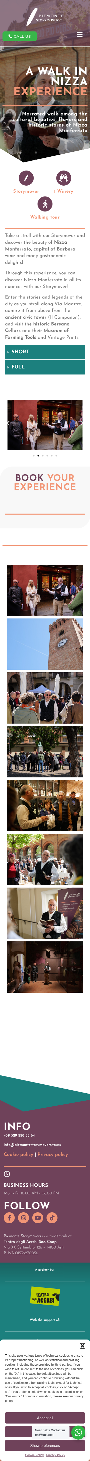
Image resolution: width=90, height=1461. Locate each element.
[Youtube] (37, 1217)
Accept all (45, 1418)
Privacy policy (53, 1154)
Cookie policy (18, 1154)
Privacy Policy (55, 1455)
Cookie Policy (34, 1455)
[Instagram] (23, 1217)
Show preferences (45, 1445)
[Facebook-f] (9, 1217)
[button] (82, 1345)
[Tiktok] (52, 1217)
